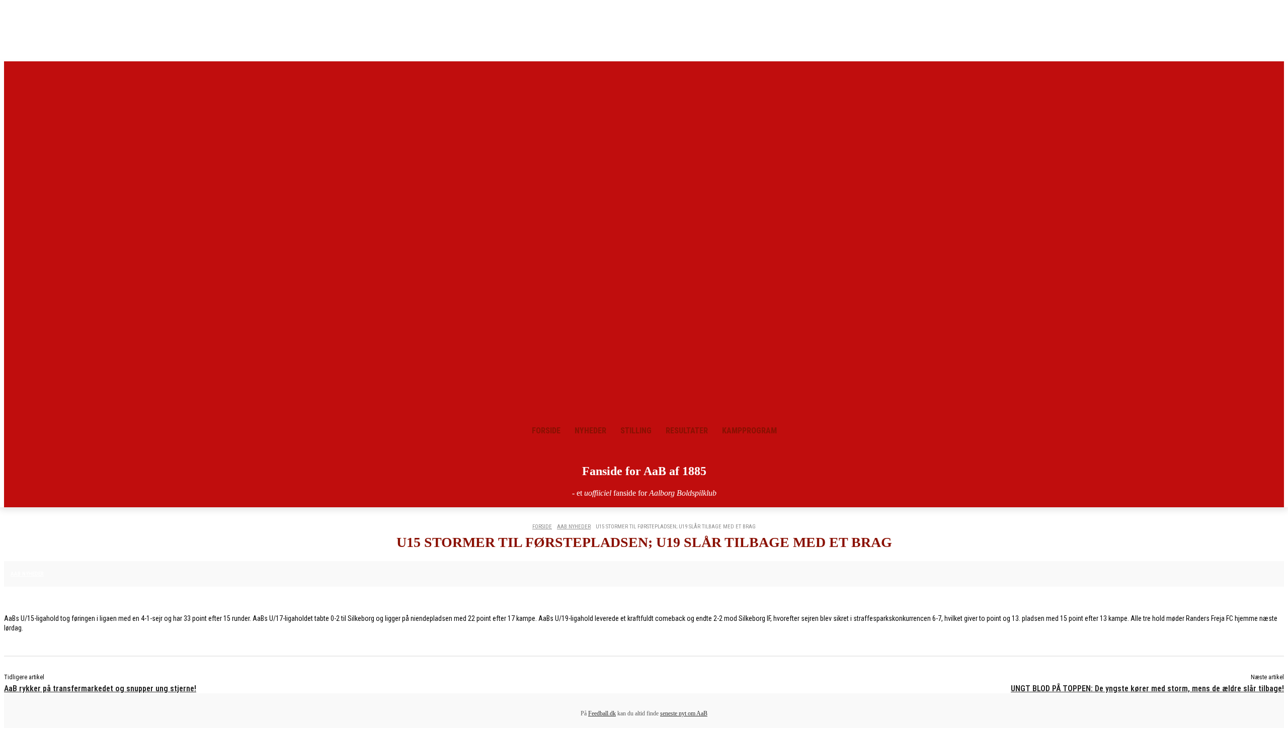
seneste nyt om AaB (683, 713)
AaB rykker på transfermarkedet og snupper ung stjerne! (100, 688)
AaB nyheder (574, 526)
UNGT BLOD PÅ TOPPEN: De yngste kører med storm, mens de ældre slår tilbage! (1147, 688)
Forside (542, 526)
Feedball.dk (602, 713)
